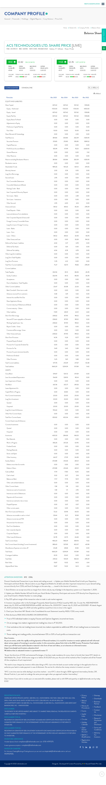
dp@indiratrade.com (87, 678)
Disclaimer (98, 715)
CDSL (31, 577)
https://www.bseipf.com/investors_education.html (21, 648)
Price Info (58, 19)
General (7, 19)
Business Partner (97, 703)
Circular (84, 719)
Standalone (27, 88)
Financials (15, 19)
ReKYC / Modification (86, 736)
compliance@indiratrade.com (29, 741)
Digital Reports (35, 19)
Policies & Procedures (85, 707)
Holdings (25, 19)
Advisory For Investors (97, 735)
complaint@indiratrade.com (31, 745)
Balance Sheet (96, 28)
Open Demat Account (84, 730)
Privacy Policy (84, 696)
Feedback (97, 707)
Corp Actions (48, 19)
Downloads (98, 699)
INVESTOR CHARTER (12, 748)
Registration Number (86, 741)
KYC (25, 577)
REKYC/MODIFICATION (92, 4)
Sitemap (97, 695)
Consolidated (11, 88)
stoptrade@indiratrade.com (54, 751)
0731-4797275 (48, 741)
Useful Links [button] (84, 715)
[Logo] (7, 4)
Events (84, 711)
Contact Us (97, 711)
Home (65, 28)
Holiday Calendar (85, 723)
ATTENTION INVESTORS (13, 577)
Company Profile (84, 28)
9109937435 (8, 754)
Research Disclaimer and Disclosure (98, 721)
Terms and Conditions (98, 729)
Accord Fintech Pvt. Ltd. (94, 763)
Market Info (72, 28)
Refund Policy (84, 702)
